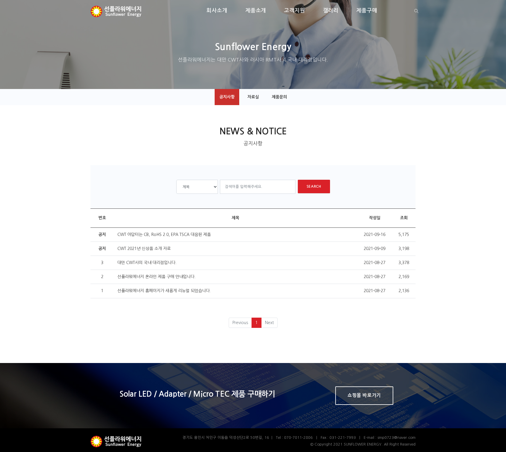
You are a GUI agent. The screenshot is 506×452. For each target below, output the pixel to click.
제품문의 (279, 97)
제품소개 (255, 10)
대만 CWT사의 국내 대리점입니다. (147, 263)
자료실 (253, 97)
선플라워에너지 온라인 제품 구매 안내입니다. (156, 277)
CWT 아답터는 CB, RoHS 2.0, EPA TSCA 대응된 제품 (164, 234)
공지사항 (227, 97)
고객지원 (294, 10)
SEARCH (314, 186)
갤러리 (331, 10)
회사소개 (217, 10)
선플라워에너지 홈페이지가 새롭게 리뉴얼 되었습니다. (164, 291)
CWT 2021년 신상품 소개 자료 (144, 248)
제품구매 (366, 10)
